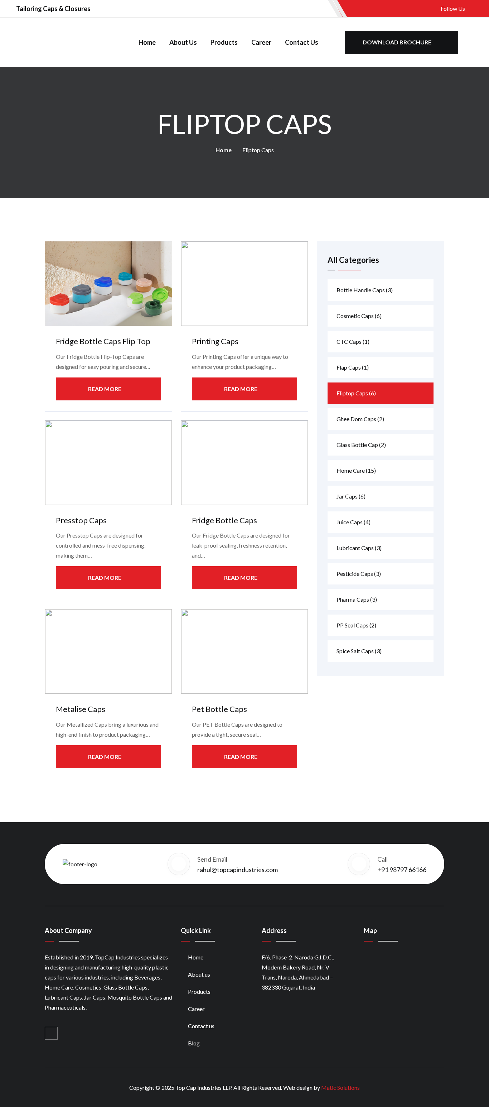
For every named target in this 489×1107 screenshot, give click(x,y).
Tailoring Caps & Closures (53, 9)
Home (147, 42)
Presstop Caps (81, 520)
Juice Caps (354, 522)
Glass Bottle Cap (361, 444)
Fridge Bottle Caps (224, 520)
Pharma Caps (357, 599)
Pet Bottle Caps (219, 709)
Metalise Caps (80, 709)
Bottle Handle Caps (365, 290)
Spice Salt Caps (359, 651)
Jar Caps (351, 496)
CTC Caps (353, 341)
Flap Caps (353, 367)
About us (199, 974)
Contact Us (301, 42)
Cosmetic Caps (359, 315)
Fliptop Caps (356, 393)
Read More (104, 388)
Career (261, 42)
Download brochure (397, 42)
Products (224, 42)
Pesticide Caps (359, 573)
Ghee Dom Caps (360, 418)
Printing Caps (215, 341)
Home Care (356, 470)
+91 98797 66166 (401, 869)
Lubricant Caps (359, 547)
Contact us (201, 1025)
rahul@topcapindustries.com (237, 869)
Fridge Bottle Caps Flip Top (103, 341)
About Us (183, 42)
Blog (194, 1043)
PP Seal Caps (356, 625)
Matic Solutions (340, 1087)
